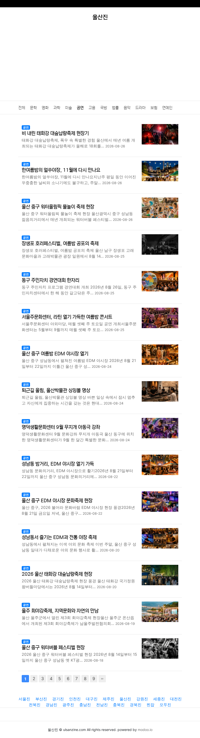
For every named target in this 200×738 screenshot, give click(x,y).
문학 (33, 108)
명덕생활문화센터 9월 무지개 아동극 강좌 (61, 427)
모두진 (165, 704)
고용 (92, 108)
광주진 (68, 704)
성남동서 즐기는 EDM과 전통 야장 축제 (59, 537)
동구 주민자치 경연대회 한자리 (50, 280)
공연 (80, 108)
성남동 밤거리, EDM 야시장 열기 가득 (58, 464)
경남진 (51, 704)
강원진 (142, 698)
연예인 (167, 108)
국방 (103, 108)
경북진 (135, 704)
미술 (68, 108)
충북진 (119, 704)
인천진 (75, 698)
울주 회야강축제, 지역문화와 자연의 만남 (60, 611)
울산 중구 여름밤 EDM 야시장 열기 (55, 354)
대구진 (92, 698)
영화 (45, 108)
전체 (21, 108)
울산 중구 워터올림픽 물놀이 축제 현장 (58, 207)
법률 (115, 108)
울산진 (125, 698)
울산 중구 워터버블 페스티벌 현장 (53, 647)
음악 (127, 108)
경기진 (58, 698)
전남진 (102, 704)
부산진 (41, 698)
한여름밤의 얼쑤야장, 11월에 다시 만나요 (61, 170)
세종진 (159, 698)
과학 (56, 108)
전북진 (34, 704)
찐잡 (150, 704)
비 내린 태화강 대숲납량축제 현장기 (55, 133)
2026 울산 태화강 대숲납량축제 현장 (57, 574)
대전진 (176, 698)
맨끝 (102, 678)
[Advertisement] (100, 64)
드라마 (140, 108)
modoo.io (145, 730)
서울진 (24, 698)
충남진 (85, 704)
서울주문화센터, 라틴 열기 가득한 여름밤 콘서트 (67, 317)
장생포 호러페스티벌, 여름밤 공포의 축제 (60, 243)
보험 (153, 108)
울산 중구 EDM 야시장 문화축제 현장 (57, 501)
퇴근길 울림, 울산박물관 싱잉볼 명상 (56, 390)
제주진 (108, 698)
